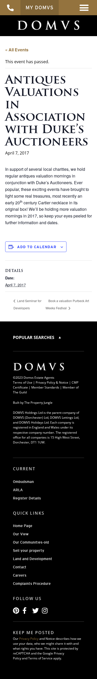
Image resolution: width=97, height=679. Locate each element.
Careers (19, 575)
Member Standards (45, 387)
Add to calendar (36, 247)
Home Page (22, 526)
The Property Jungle (38, 402)
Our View (20, 534)
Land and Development (32, 559)
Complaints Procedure (32, 583)
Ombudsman (23, 482)
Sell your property (28, 550)
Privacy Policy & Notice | (54, 382)
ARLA (18, 490)
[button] (84, 7)
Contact (19, 567)
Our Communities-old (31, 542)
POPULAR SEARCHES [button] (34, 337)
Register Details (27, 498)
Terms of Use (22, 382)
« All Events (16, 50)
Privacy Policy (29, 638)
